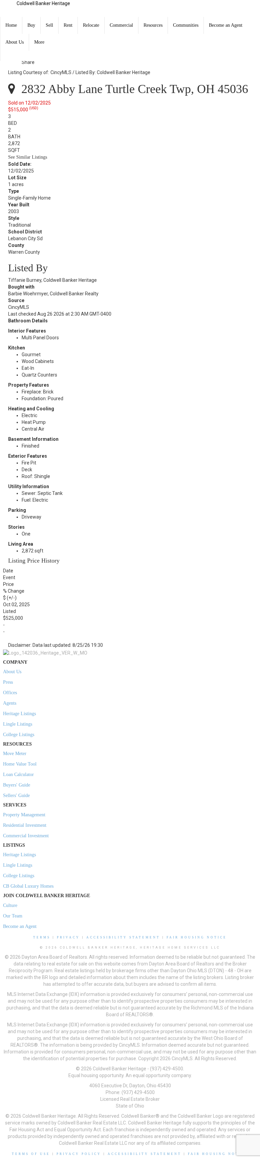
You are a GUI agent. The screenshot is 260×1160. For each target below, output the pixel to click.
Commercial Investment (26, 835)
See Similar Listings (27, 157)
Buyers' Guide (16, 785)
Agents (9, 703)
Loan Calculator (18, 774)
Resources (153, 25)
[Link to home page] (8, 8)
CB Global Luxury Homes (28, 886)
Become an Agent (225, 25)
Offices (10, 692)
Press (8, 682)
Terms (41, 937)
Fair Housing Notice (197, 937)
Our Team (12, 915)
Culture (10, 905)
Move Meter (14, 753)
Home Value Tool (20, 764)
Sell (49, 25)
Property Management (24, 814)
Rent (68, 25)
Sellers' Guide (16, 795)
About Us (14, 42)
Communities (185, 25)
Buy (31, 25)
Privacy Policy (79, 1154)
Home (11, 25)
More (39, 42)
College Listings (18, 734)
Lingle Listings (17, 724)
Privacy (68, 937)
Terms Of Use (31, 1154)
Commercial (121, 25)
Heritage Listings (19, 713)
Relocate (91, 25)
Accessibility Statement (123, 937)
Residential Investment (24, 825)
